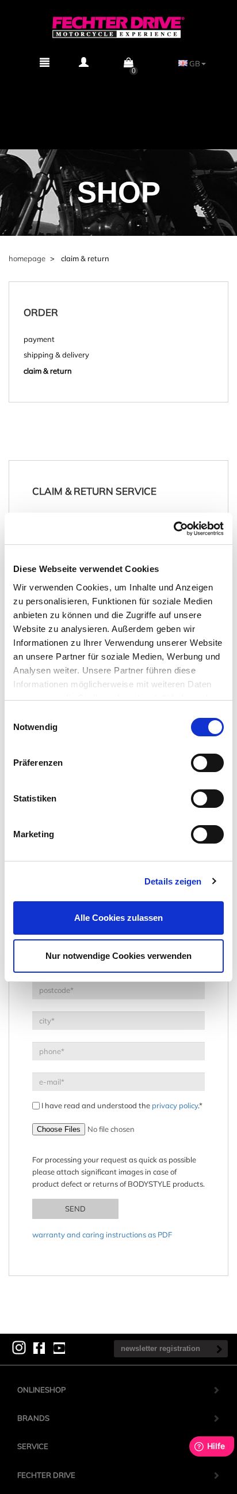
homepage (27, 258)
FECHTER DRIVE (46, 1475)
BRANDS (33, 1418)
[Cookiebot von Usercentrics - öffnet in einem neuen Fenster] (173, 528)
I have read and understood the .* (121, 1105)
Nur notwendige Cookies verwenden (118, 956)
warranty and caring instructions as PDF (102, 1234)
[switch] (207, 763)
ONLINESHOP (41, 1389)
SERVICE (32, 1446)
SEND (75, 1208)
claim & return (48, 370)
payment (39, 339)
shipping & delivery (56, 354)
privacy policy (175, 1105)
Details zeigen (172, 881)
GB (194, 63)
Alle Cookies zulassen (118, 918)
